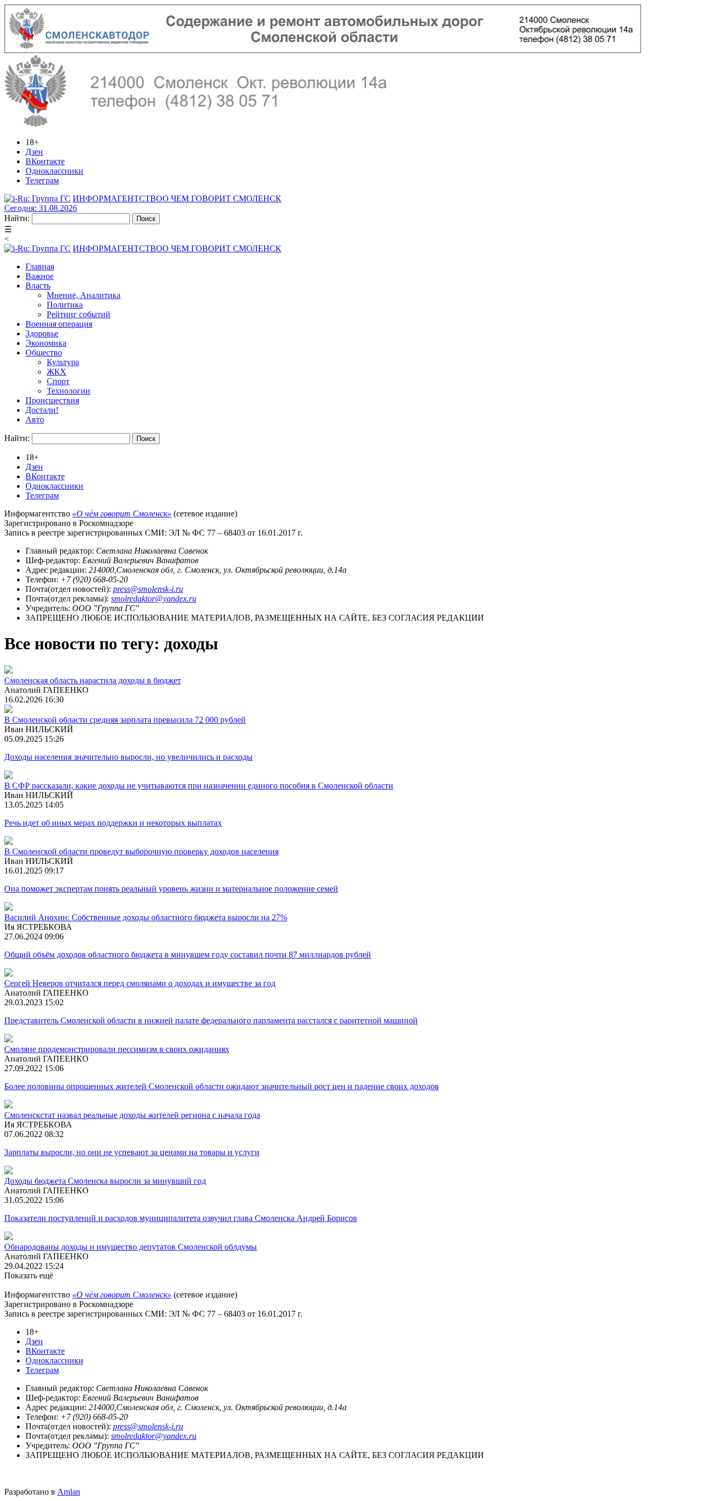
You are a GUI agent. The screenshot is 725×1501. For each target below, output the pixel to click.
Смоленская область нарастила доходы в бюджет (92, 680)
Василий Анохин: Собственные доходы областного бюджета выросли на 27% (145, 917)
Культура (63, 362)
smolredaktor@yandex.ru (153, 598)
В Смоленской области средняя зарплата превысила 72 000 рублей (125, 719)
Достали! (41, 409)
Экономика (45, 342)
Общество (43, 352)
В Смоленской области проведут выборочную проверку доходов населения (141, 851)
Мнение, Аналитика (83, 295)
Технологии (68, 390)
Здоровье (41, 333)
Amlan (68, 1491)
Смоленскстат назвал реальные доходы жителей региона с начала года (132, 1115)
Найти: (17, 218)
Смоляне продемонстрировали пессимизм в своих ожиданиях (116, 1049)
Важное (39, 276)
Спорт (58, 381)
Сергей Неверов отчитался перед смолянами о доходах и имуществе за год (139, 983)
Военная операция (58, 323)
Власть (37, 285)
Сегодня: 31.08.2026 (40, 208)
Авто (34, 419)
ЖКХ (56, 371)
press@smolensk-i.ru (148, 588)
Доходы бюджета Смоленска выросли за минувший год (105, 1180)
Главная (39, 266)
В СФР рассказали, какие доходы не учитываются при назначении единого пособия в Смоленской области (198, 785)
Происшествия (52, 400)
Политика (65, 304)
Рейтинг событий (78, 314)
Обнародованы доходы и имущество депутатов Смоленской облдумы (130, 1246)
